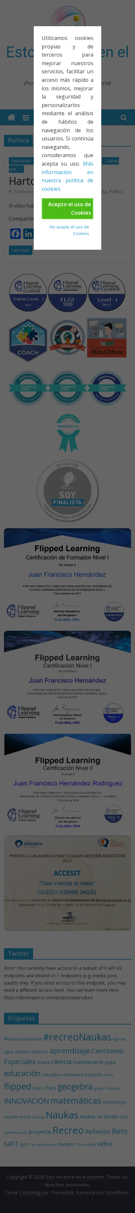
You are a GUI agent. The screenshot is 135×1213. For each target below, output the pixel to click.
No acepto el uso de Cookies (69, 230)
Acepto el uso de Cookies (69, 208)
